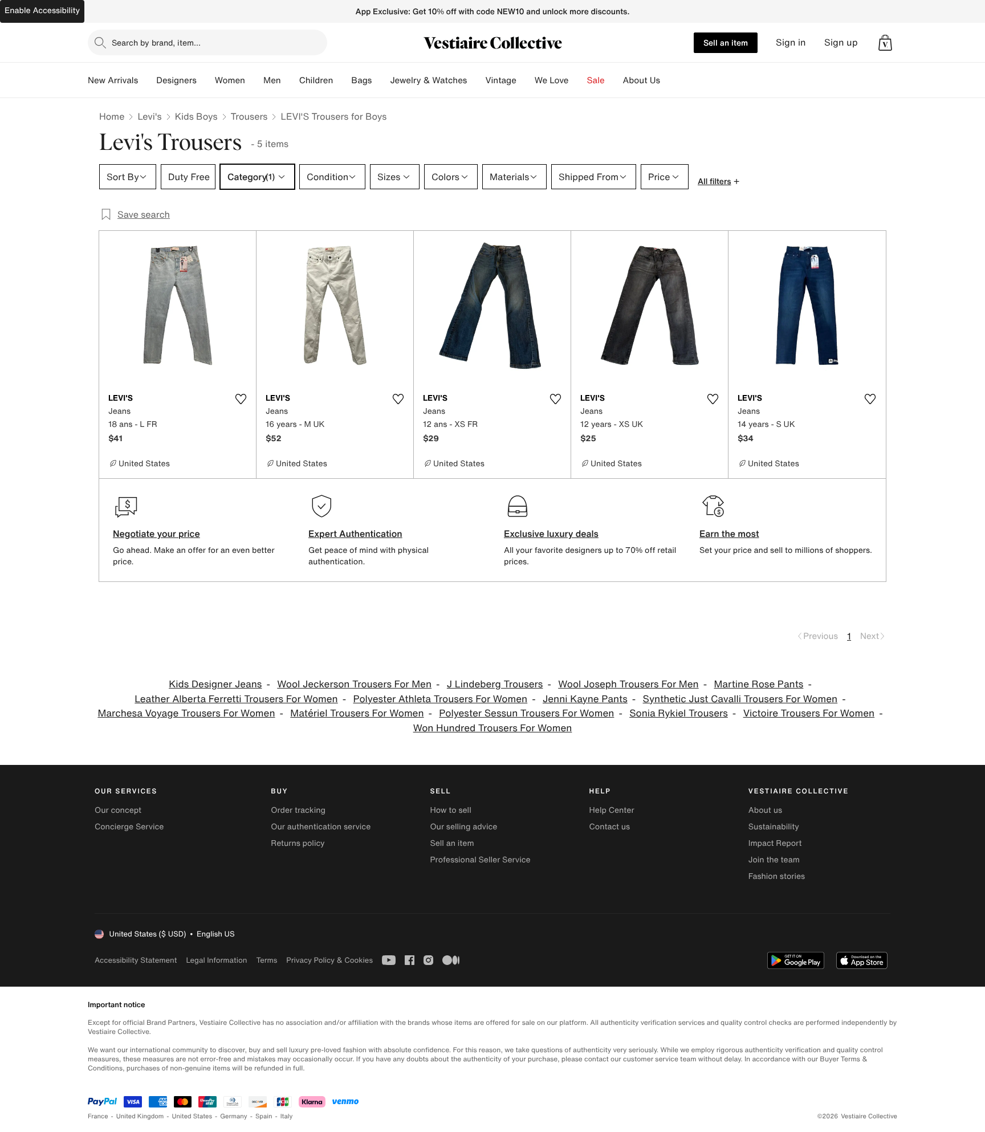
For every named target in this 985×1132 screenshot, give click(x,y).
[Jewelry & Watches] (476, 80)
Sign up (841, 42)
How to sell (450, 810)
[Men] (290, 80)
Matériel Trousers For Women (357, 713)
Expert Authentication (355, 533)
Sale (596, 80)
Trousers (249, 116)
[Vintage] (525, 80)
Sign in (791, 42)
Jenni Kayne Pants (585, 699)
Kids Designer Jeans (215, 684)
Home (111, 116)
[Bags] (380, 80)
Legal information (216, 960)
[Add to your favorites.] (240, 399)
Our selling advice (463, 827)
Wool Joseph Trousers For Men (628, 684)
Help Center (611, 810)
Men (272, 80)
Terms (266, 960)
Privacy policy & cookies (329, 960)
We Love (552, 80)
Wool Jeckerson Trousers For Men (354, 684)
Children (316, 80)
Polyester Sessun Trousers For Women (526, 713)
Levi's (149, 116)
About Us (641, 80)
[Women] (254, 80)
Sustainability (773, 827)
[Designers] (205, 80)
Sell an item (725, 42)
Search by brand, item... (156, 42)
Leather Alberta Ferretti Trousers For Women (236, 699)
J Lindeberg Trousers (495, 684)
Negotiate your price (156, 533)
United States (192, 1116)
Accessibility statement (136, 960)
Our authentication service (321, 827)
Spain (263, 1116)
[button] (885, 43)
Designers (176, 80)
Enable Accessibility (42, 11)
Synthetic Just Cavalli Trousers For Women (740, 699)
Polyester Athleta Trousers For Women (440, 699)
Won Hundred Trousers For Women (492, 728)
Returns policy (297, 843)
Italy (286, 1116)
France (98, 1116)
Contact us (609, 827)
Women (230, 80)
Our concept (118, 810)
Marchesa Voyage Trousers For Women (186, 713)
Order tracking (298, 810)
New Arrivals (113, 80)
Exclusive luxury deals (551, 533)
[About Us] (669, 80)
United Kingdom (140, 1116)
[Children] (342, 80)
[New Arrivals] (147, 80)
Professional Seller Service (480, 860)
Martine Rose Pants (758, 684)
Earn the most (729, 533)
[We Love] (578, 80)
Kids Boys (196, 116)
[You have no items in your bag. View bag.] (885, 43)
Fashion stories (776, 876)
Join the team (774, 860)
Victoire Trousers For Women (809, 713)
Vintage (500, 80)
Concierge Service (129, 827)
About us (765, 810)
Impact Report (775, 843)
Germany (233, 1116)
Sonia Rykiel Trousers (678, 713)
